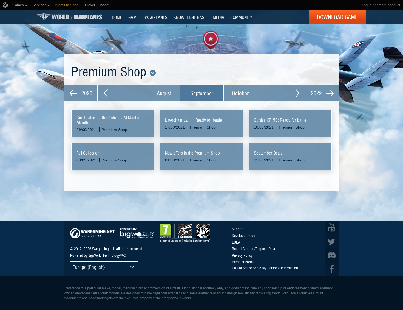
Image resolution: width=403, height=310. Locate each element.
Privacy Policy (242, 255)
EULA (236, 242)
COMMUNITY (241, 17)
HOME (117, 17)
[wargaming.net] (92, 233)
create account (388, 5)
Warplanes (156, 17)
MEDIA (218, 17)
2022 (317, 93)
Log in (366, 5)
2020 (86, 93)
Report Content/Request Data (253, 248)
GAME (133, 17)
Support (238, 228)
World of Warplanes (69, 16)
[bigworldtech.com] (137, 233)
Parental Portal (243, 261)
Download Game (337, 17)
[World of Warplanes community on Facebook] (332, 269)
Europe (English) (89, 266)
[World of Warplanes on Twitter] (332, 241)
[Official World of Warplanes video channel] (332, 227)
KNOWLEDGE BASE (190, 17)
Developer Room (244, 235)
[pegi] (185, 233)
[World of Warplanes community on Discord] (332, 255)
